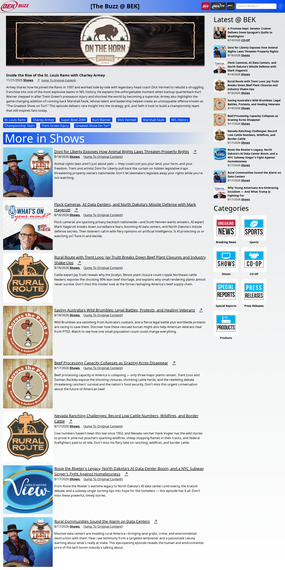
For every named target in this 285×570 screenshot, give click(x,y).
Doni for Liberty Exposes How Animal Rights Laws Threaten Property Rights (121, 151)
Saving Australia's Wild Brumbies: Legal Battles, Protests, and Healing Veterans (124, 310)
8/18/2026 (234, 40)
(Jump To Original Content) (58, 80)
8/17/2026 (234, 123)
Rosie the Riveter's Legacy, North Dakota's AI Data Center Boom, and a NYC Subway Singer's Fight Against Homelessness (252, 155)
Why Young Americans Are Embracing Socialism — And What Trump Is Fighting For (253, 191)
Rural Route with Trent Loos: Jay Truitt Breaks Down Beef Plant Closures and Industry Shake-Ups (253, 85)
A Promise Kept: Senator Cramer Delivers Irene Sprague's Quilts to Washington (250, 32)
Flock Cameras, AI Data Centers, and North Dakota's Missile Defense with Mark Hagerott (252, 66)
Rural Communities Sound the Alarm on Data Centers (102, 521)
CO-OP (245, 40)
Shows (28, 80)
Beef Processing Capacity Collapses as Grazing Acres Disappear (111, 362)
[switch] (280, 6)
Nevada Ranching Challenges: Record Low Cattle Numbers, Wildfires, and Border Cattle (252, 135)
